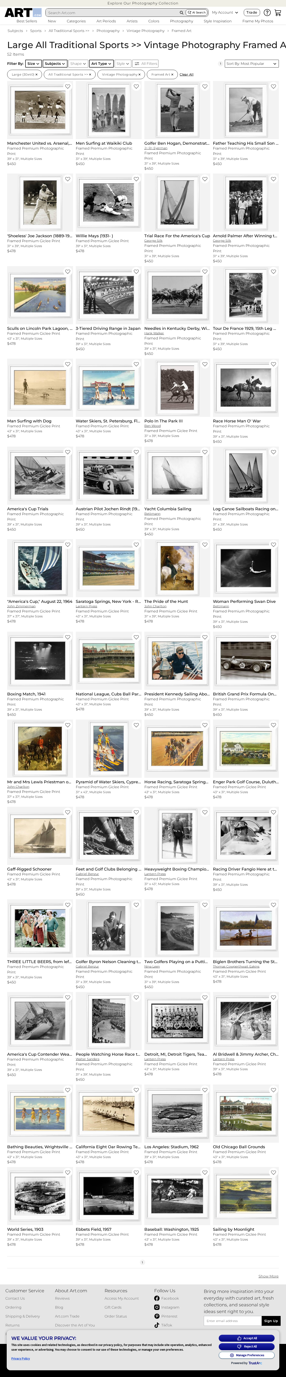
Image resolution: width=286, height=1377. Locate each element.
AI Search (199, 12)
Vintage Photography (145, 31)
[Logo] (23, 12)
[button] (143, 3)
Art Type (99, 63)
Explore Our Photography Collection (143, 3)
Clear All (186, 74)
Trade (251, 12)
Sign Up (271, 1321)
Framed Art (181, 31)
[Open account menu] (236, 12)
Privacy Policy (20, 1358)
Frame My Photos (257, 21)
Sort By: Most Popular (245, 63)
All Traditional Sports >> (69, 31)
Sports (36, 31)
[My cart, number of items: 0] (278, 12)
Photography (108, 31)
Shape (76, 63)
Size (31, 63)
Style (121, 63)
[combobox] (112, 12)
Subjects (15, 31)
